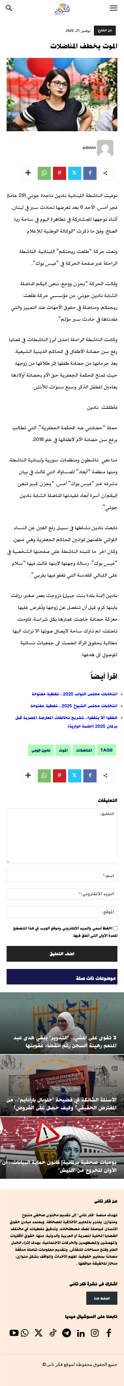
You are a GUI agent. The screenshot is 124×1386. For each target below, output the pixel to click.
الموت (63, 750)
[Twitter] (74, 173)
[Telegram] (66, 1334)
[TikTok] (52, 1334)
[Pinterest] (59, 173)
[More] (29, 173)
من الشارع (105, 30)
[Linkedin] (80, 1334)
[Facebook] (90, 173)
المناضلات (84, 750)
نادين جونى (40, 750)
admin (89, 147)
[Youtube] (14, 1334)
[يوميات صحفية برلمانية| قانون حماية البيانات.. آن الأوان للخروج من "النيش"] (62, 1148)
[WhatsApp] (44, 173)
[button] (113, 9)
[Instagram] (94, 1334)
